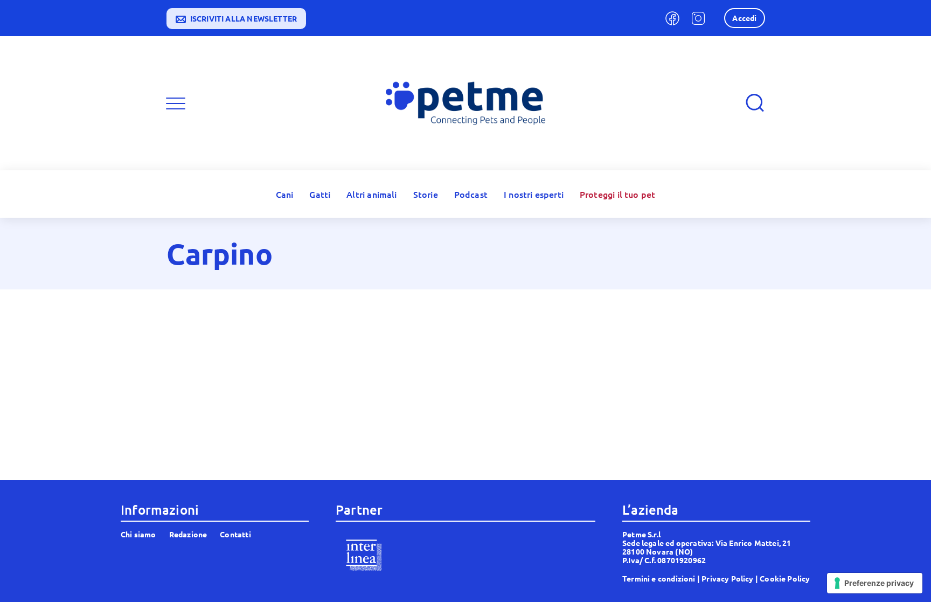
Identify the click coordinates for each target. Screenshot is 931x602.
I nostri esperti (534, 194)
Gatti (319, 194)
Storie (425, 194)
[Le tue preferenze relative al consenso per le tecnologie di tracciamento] (874, 583)
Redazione (188, 534)
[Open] (175, 103)
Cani (285, 194)
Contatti (235, 534)
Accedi (744, 18)
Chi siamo (138, 534)
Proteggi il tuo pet (617, 194)
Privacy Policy (727, 578)
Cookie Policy (785, 578)
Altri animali (371, 194)
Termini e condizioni (659, 578)
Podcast (471, 194)
